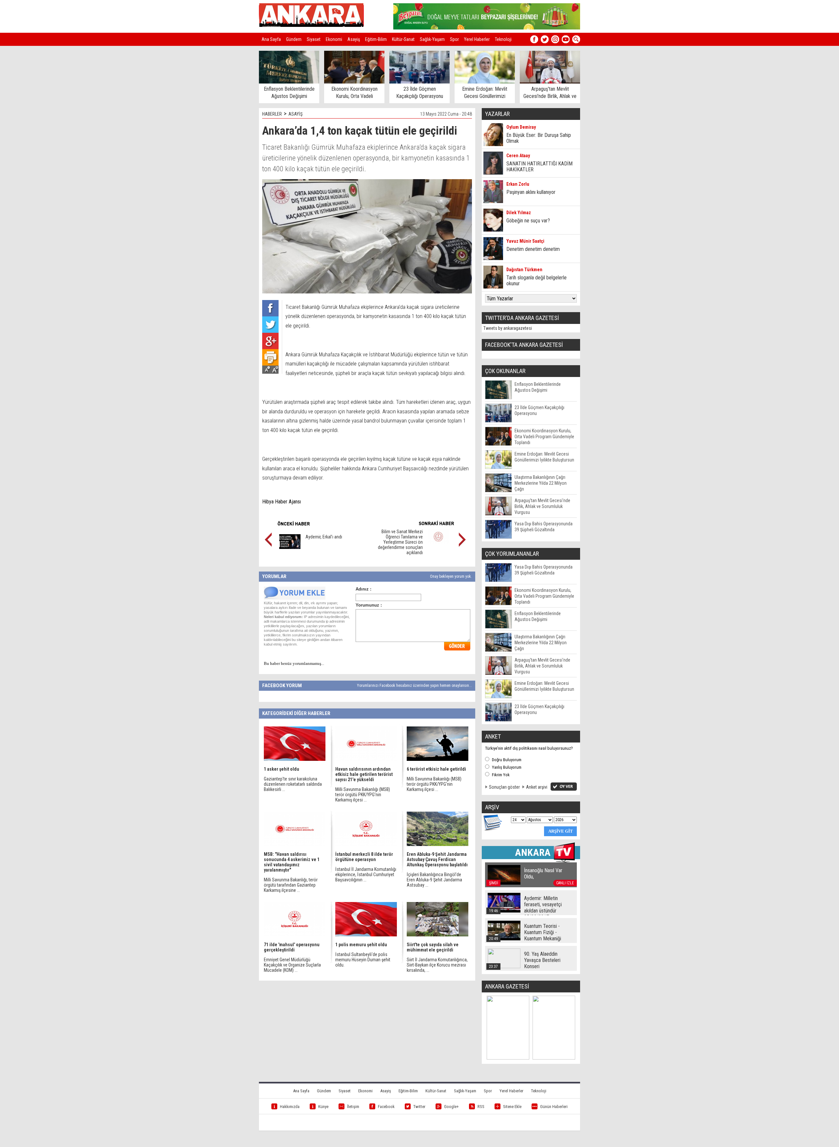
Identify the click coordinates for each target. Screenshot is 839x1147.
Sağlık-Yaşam (432, 39)
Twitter (419, 1106)
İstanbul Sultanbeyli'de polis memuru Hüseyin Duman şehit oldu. (362, 960)
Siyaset (314, 39)
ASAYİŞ (295, 114)
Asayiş (353, 39)
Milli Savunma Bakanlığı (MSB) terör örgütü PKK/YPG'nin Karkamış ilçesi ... (362, 794)
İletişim (353, 1106)
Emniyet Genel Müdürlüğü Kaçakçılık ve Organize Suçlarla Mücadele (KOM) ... (292, 965)
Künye (323, 1106)
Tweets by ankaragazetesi (507, 328)
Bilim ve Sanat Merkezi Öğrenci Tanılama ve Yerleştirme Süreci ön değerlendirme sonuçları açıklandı (400, 542)
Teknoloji (503, 39)
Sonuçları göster (504, 787)
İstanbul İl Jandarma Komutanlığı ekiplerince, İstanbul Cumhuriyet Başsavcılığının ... (365, 874)
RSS (481, 1106)
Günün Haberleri (554, 1106)
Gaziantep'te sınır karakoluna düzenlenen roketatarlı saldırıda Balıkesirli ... (293, 784)
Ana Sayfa (271, 39)
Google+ (451, 1106)
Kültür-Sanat (403, 39)
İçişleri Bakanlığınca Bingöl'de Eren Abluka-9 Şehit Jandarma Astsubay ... (434, 880)
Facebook (386, 1106)
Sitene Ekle (512, 1106)
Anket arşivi (536, 787)
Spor (454, 39)
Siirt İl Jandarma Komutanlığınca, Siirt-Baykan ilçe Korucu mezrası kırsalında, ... (437, 965)
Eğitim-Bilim (376, 39)
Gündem (294, 39)
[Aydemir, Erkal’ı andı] (290, 547)
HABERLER (272, 114)
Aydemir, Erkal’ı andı (323, 536)
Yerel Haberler (477, 39)
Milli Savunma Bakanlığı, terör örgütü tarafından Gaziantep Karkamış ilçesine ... (291, 885)
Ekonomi (334, 39)
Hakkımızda (290, 1106)
